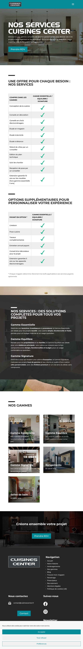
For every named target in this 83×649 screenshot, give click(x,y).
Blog (49, 572)
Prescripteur (52, 580)
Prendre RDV (18, 49)
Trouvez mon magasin (56, 575)
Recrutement (52, 583)
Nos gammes (52, 569)
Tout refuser (41, 638)
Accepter (41, 632)
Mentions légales (54, 586)
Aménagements (53, 566)
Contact (24, 613)
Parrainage (51, 578)
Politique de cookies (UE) (57, 589)
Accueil (50, 561)
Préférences (41, 644)
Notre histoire (52, 564)
